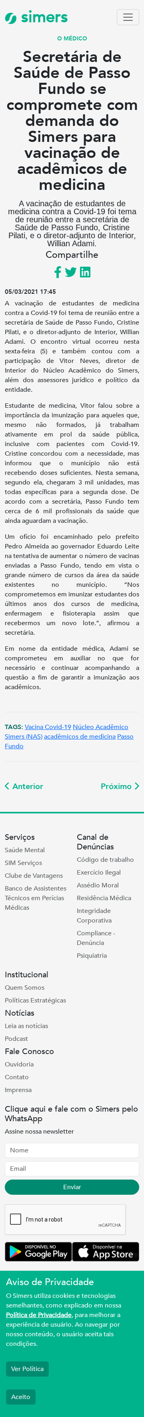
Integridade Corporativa (94, 916)
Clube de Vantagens (34, 875)
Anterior (26, 786)
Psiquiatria (92, 955)
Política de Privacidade (39, 1315)
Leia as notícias (26, 1026)
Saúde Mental (25, 850)
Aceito (20, 1397)
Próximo (117, 786)
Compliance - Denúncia (96, 938)
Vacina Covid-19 (48, 727)
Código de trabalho (105, 859)
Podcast (16, 1038)
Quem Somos (24, 987)
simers (42, 17)
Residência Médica (104, 898)
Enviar (72, 1187)
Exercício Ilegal (99, 872)
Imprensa (18, 1090)
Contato (17, 1077)
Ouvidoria (19, 1064)
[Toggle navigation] (128, 17)
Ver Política (27, 1369)
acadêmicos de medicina (80, 736)
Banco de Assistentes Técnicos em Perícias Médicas (35, 898)
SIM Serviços (23, 863)
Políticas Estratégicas (35, 1000)
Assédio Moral (98, 885)
